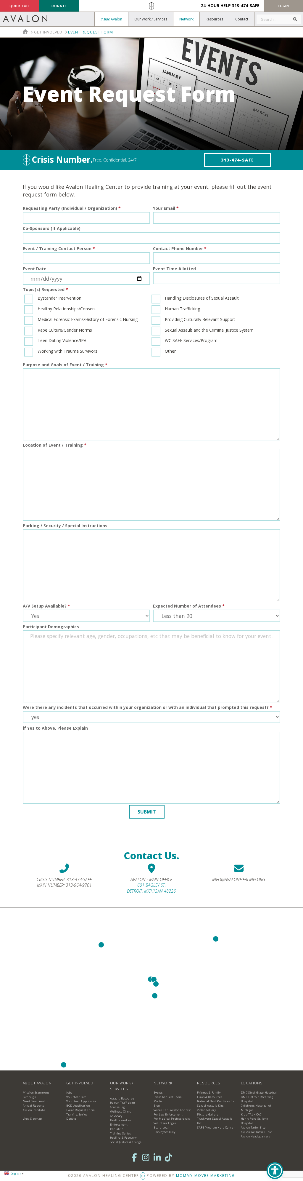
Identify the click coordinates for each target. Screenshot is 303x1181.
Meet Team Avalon (35, 1101)
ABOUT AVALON (37, 1083)
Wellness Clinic (120, 1111)
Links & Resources (209, 1097)
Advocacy (116, 1116)
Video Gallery (206, 1110)
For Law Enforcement (168, 1114)
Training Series (76, 1114)
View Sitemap (32, 1119)
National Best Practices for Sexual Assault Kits (216, 1103)
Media (158, 1101)
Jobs (69, 1092)
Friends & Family (208, 1092)
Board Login (162, 1127)
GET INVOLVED (79, 1083)
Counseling (117, 1107)
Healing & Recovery (123, 1138)
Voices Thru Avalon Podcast (172, 1110)
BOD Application (78, 1106)
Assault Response (122, 1098)
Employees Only (164, 1132)
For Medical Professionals (172, 1119)
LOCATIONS (252, 1083)
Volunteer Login (165, 1123)
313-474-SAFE (246, 5)
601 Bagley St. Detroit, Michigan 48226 (151, 888)
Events (158, 1092)
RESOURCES (208, 1083)
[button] (283, 6)
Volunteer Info (76, 1097)
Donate (71, 1119)
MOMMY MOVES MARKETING (205, 1175)
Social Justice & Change (126, 1142)
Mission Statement (36, 1092)
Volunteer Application (81, 1101)
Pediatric (116, 1129)
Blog (157, 1106)
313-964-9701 (79, 885)
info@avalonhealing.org (238, 879)
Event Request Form (80, 1110)
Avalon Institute (34, 1110)
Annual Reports (33, 1106)
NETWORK (163, 1083)
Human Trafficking (122, 1103)
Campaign (29, 1097)
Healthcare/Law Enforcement (121, 1122)
